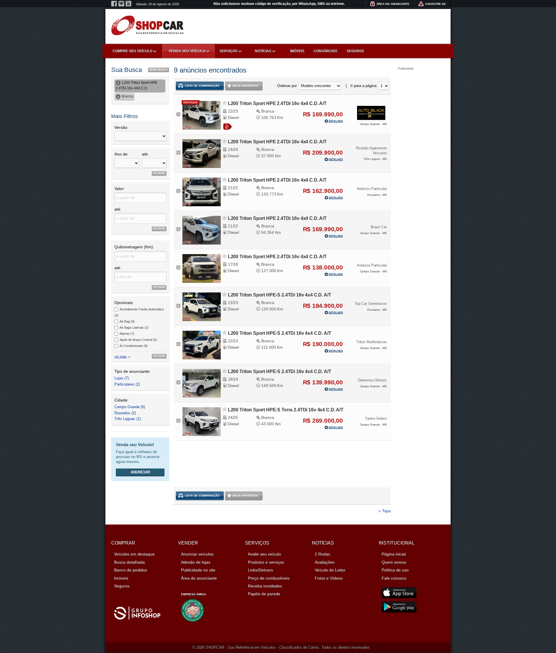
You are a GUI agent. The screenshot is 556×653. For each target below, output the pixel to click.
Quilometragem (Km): (134, 247)
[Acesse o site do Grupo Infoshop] (137, 618)
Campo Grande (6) (129, 407)
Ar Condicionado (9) (134, 346)
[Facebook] (114, 4)
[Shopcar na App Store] (399, 596)
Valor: (119, 188)
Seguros (355, 51)
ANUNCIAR (140, 472)
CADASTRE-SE (435, 4)
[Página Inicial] (147, 25)
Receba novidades (265, 586)
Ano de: (121, 154)
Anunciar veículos (197, 554)
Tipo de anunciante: (132, 371)
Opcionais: (124, 302)
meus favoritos (245, 85)
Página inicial (394, 554)
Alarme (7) (127, 333)
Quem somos (394, 562)
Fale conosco (394, 578)
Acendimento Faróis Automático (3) (139, 312)
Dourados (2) (125, 413)
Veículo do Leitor (330, 570)
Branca (127, 96)
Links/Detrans (260, 570)
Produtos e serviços (266, 562)
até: (145, 154)
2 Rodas (322, 554)
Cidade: (121, 400)
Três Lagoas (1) (127, 419)
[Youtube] (128, 4)
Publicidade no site (198, 570)
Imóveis (297, 51)
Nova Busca (158, 69)
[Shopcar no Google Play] (399, 611)
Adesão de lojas (195, 562)
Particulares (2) (127, 384)
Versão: (121, 127)
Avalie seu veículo (264, 554)
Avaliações (324, 562)
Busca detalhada (129, 562)
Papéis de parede (264, 594)
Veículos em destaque (134, 554)
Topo (386, 511)
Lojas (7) (121, 378)
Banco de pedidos (130, 570)
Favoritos (224, 103)
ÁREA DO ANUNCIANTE (392, 4)
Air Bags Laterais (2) (134, 327)
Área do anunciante (199, 578)
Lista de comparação (202, 85)
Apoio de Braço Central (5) (138, 339)
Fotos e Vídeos (329, 578)
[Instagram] (121, 4)
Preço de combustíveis (269, 578)
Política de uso (395, 570)
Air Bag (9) (127, 321)
